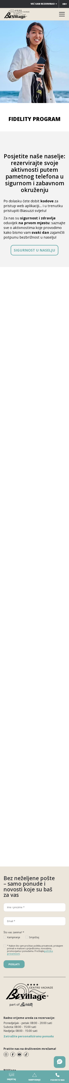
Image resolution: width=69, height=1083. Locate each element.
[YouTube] (19, 1054)
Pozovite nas (57, 1080)
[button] (59, 1062)
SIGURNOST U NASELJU (34, 250)
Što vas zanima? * (14, 932)
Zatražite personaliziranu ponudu (29, 1036)
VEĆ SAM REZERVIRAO (43, 3)
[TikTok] (26, 1054)
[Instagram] (6, 1054)
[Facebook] (12, 1054)
